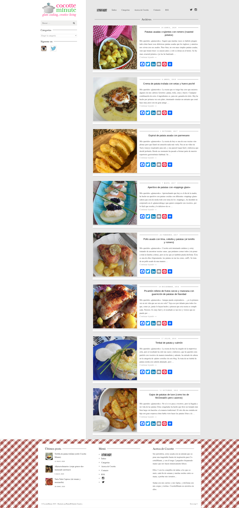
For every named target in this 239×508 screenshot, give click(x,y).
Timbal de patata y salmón (169, 342)
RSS (167, 10)
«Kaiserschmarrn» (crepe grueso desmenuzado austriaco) (69, 468)
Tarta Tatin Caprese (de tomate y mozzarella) (67, 481)
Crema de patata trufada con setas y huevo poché (169, 83)
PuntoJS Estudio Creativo (74, 504)
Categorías (125, 10)
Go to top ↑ (194, 504)
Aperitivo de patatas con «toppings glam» (169, 187)
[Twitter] (191, 10)
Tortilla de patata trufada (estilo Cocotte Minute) (70, 455)
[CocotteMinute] (65, 10)
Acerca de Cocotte (141, 10)
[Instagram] (196, 10)
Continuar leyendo (148, 57)
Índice (114, 10)
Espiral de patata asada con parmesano (169, 135)
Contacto (157, 10)
